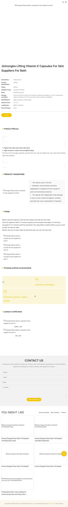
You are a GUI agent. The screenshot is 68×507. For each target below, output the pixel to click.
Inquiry (6, 115)
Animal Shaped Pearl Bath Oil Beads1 (15, 466)
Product (63, 412)
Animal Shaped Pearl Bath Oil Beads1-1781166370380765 (49, 439)
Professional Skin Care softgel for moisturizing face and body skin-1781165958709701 (13, 493)
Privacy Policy (59, 503)
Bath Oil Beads (55, 412)
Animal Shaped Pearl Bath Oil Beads (48, 466)
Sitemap (52, 503)
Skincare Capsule (44, 412)
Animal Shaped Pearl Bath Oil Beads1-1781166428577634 (15, 439)
